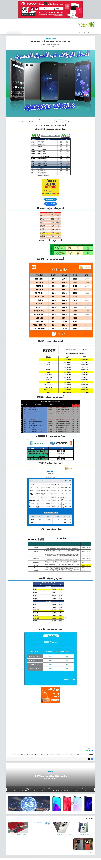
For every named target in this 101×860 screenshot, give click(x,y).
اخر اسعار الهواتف (42, 754)
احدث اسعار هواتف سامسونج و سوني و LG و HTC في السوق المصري (56, 754)
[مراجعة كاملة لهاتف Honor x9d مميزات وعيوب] (18, 827)
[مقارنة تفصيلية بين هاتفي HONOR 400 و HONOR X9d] (83, 844)
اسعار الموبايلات (28, 754)
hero (51, 46)
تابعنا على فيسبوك (49, 203)
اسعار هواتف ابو (14, 754)
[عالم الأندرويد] (86, 24)
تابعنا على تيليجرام (49, 199)
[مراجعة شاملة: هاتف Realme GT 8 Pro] (83, 827)
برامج (80, 32)
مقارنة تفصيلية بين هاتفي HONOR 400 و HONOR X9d (83, 850)
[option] (50, 777)
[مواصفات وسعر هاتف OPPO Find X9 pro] (61, 827)
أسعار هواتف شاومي (84, 754)
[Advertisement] (58, 725)
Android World (59, 119)
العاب (84, 32)
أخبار (88, 32)
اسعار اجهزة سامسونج (35, 754)
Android (53, 38)
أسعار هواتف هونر (70, 754)
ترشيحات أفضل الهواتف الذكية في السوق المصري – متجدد (50, 777)
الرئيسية (92, 32)
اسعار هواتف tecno (21, 754)
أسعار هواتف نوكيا (77, 754)
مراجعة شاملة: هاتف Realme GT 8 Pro (86, 834)
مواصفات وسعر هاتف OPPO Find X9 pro (64, 834)
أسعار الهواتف (48, 38)
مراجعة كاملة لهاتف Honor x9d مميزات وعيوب (19, 834)
